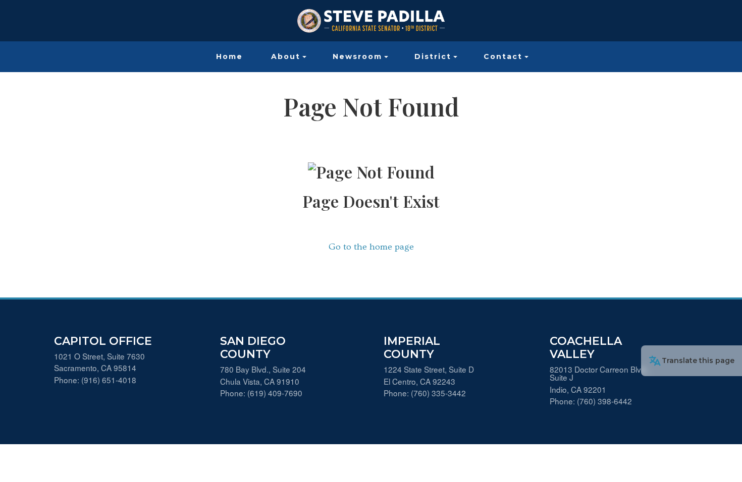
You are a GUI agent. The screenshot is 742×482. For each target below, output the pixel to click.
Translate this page (698, 360)
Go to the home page (371, 247)
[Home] (371, 21)
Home (229, 56)
